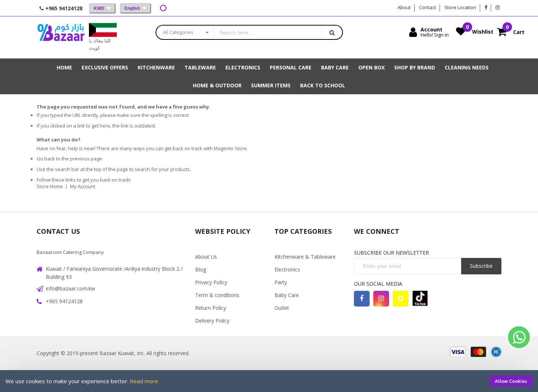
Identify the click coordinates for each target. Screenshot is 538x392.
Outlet (281, 307)
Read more (144, 381)
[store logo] (61, 37)
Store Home (50, 186)
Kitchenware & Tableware (305, 256)
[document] (269, 381)
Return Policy (210, 307)
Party (280, 282)
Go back (46, 158)
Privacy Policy (211, 282)
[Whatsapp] (519, 337)
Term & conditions (217, 295)
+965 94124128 (64, 301)
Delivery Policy (212, 320)
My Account (82, 186)
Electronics (287, 269)
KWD (99, 8)
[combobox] (268, 32)
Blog (200, 269)
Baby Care (286, 295)
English (132, 8)
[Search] (332, 32)
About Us (206, 256)
